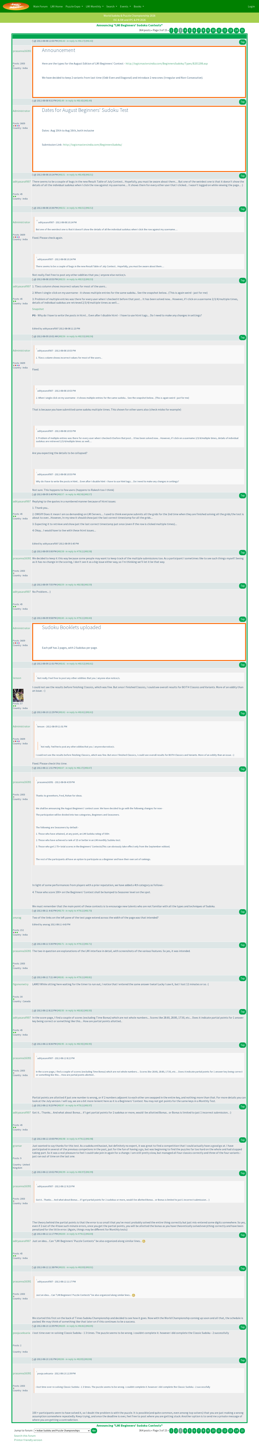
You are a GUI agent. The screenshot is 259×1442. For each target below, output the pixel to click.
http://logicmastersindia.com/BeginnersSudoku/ (92, 144)
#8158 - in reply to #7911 (70, 551)
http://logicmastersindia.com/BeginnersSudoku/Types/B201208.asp (167, 63)
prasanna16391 (22, 51)
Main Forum (41, 6)
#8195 (88, 1043)
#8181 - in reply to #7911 (70, 977)
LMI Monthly (93, 6)
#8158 (88, 551)
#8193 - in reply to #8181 (70, 1010)
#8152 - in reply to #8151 (71, 207)
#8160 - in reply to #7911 (70, 618)
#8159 (88, 584)
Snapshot (38, 309)
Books (138, 6)
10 (213, 30)
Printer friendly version (28, 1440)
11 (219, 30)
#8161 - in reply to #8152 (71, 663)
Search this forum (25, 1435)
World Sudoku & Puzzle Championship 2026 (129, 15)
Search (110, 6)
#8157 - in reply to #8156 (70, 494)
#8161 (89, 663)
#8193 (88, 1010)
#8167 (88, 767)
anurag (17, 917)
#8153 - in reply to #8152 (71, 279)
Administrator (21, 111)
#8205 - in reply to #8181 (71, 1325)
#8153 (89, 279)
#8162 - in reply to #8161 (71, 712)
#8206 (88, 1359)
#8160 (88, 618)
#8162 (89, 712)
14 (236, 30)
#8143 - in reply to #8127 (71, 40)
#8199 (89, 1172)
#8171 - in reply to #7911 (70, 943)
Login (251, 6)
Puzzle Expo (73, 6)
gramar (17, 1145)
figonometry (20, 984)
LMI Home (57, 6)
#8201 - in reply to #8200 (71, 1267)
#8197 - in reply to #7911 (70, 1105)
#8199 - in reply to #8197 (71, 1172)
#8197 (88, 1105)
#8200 (89, 1233)
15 (242, 30)
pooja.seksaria (21, 1333)
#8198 (89, 1138)
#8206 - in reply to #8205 (70, 1359)
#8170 (88, 910)
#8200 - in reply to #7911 (71, 1233)
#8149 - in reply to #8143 (70, 100)
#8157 (88, 494)
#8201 (89, 1267)
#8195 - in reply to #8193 (70, 1043)
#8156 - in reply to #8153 (71, 336)
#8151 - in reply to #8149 (71, 174)
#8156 (89, 336)
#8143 (89, 40)
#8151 (89, 174)
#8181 (88, 977)
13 (230, 30)
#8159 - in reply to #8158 (70, 584)
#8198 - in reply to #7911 (71, 1138)
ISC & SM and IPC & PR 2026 (129, 20)
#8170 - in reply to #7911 (70, 910)
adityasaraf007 (22, 181)
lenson (17, 678)
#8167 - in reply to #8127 (70, 767)
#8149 (88, 100)
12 (225, 30)
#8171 (88, 943)
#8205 (89, 1325)
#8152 (89, 207)
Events (124, 6)
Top (243, 42)
